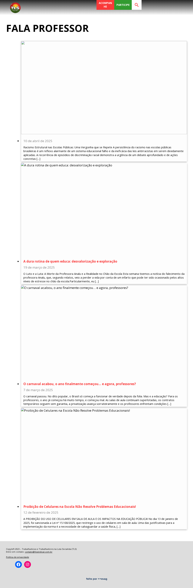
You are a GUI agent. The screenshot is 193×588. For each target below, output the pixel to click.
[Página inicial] (15, 6)
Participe (122, 5)
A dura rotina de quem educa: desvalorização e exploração (70, 261)
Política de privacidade (17, 557)
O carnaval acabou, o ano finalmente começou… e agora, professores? (79, 384)
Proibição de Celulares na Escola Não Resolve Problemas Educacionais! (79, 506)
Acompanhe (105, 4)
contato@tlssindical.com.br (38, 551)
